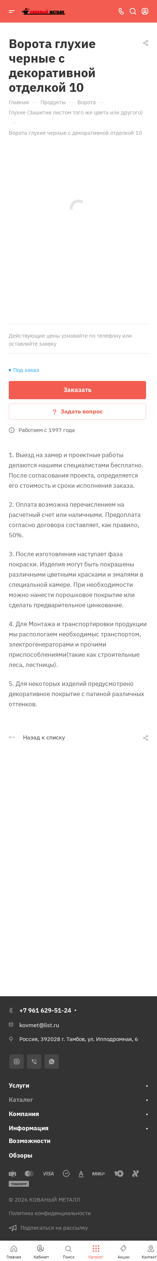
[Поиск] (132, 11)
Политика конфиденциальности (50, 1213)
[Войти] (145, 11)
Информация (29, 1128)
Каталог (21, 1100)
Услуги (19, 1085)
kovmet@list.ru (39, 1025)
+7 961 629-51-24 (45, 1010)
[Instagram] (16, 1061)
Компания (24, 1114)
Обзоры (20, 1155)
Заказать (78, 390)
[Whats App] (52, 1061)
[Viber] (34, 1061)
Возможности (29, 1141)
